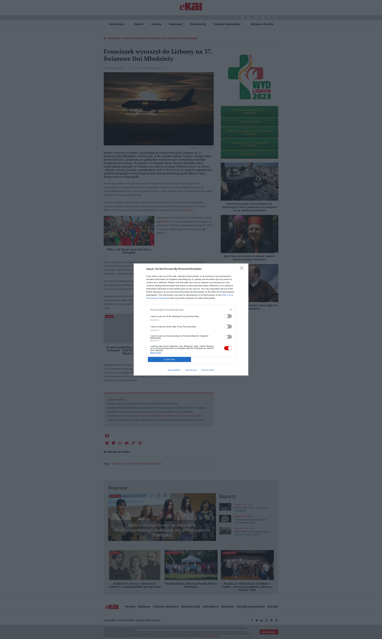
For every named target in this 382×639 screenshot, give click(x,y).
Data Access (191, 370)
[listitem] (191, 309)
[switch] (228, 316)
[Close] (242, 269)
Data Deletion (174, 370)
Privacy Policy (207, 370)
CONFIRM (169, 359)
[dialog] (191, 319)
